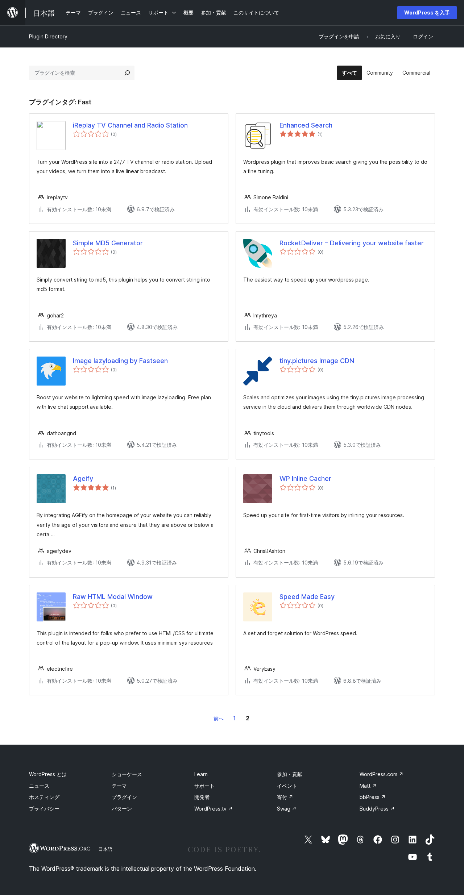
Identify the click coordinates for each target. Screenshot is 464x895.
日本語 (105, 849)
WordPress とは (48, 774)
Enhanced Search (305, 125)
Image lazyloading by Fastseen (120, 361)
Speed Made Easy (307, 596)
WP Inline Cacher (305, 478)
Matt (368, 786)
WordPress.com (381, 774)
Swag (287, 809)
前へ (219, 718)
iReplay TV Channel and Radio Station (130, 125)
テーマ (119, 786)
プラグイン (124, 797)
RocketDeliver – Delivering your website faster (351, 243)
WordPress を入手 (427, 12)
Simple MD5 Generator (108, 243)
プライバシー (44, 809)
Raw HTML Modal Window (113, 596)
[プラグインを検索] (127, 73)
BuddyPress (377, 809)
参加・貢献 (289, 774)
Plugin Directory (48, 36)
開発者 (202, 797)
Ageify (83, 478)
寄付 (285, 797)
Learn (201, 774)
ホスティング (44, 797)
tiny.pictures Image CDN (316, 361)
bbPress (373, 797)
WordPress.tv (213, 809)
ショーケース (127, 774)
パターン (122, 809)
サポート (204, 786)
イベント (287, 786)
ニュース (39, 786)
